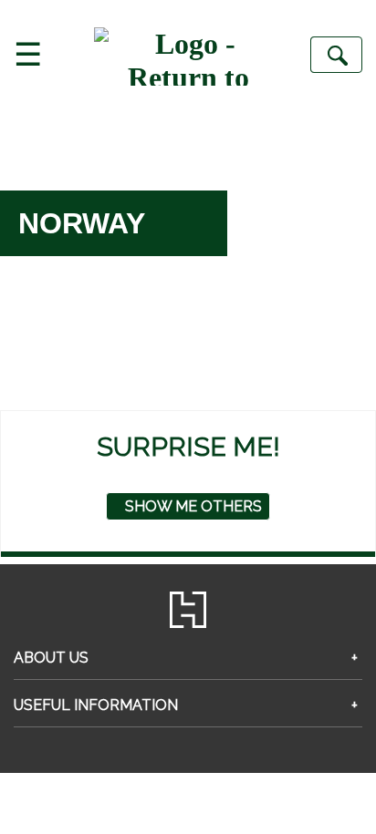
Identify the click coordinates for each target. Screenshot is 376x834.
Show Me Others (193, 506)
